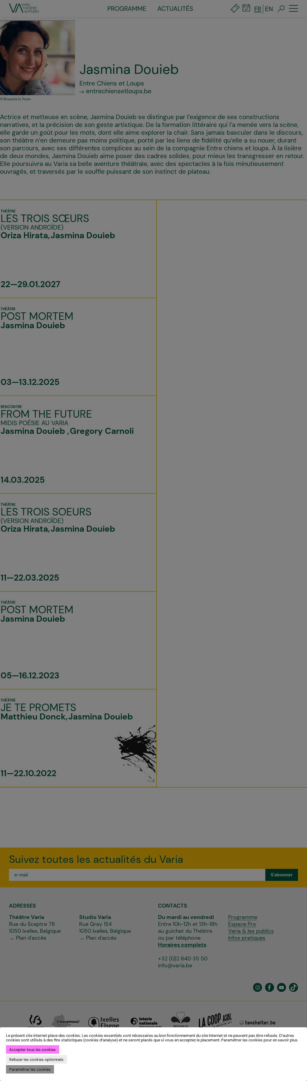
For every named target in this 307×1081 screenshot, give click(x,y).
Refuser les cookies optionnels (36, 1059)
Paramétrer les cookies (30, 1069)
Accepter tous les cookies (32, 1049)
